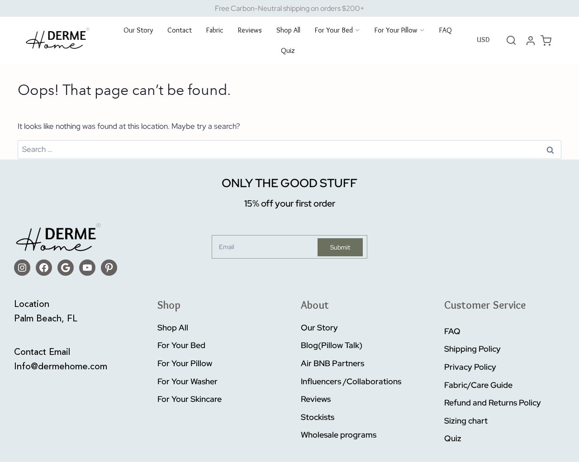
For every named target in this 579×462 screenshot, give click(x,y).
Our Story (138, 30)
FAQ (445, 30)
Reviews (250, 30)
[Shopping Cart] (546, 40)
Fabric (214, 30)
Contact (179, 30)
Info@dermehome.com (60, 367)
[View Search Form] (511, 40)
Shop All (288, 30)
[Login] (530, 41)
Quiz (288, 51)
